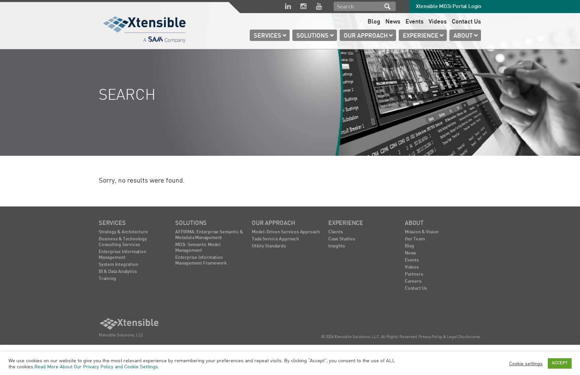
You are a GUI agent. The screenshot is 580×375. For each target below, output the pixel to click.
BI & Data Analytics (118, 272)
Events (414, 22)
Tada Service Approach (275, 239)
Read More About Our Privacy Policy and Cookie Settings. (96, 366)
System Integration (118, 265)
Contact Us (466, 22)
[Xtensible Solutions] (145, 28)
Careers (413, 281)
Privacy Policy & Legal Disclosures (449, 336)
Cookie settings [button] (526, 363)
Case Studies (341, 239)
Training (107, 279)
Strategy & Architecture (123, 232)
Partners (414, 274)
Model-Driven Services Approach (286, 232)
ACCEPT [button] (560, 363)
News (392, 22)
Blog (374, 22)
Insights (336, 246)
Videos (438, 22)
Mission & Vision (422, 232)
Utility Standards (269, 246)
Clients (335, 232)
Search (387, 6)
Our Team (415, 239)
